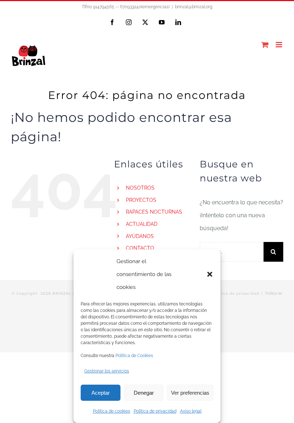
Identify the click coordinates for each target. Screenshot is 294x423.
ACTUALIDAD (141, 224)
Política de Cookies (134, 355)
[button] (209, 274)
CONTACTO (140, 248)
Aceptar (100, 393)
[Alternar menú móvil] (279, 44)
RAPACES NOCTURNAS (154, 212)
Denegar (144, 393)
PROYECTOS (141, 200)
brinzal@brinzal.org (193, 6)
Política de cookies (111, 411)
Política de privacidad (155, 411)
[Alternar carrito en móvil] (265, 44)
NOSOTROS (140, 188)
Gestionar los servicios (106, 371)
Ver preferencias (190, 393)
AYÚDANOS (140, 236)
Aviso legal (190, 411)
